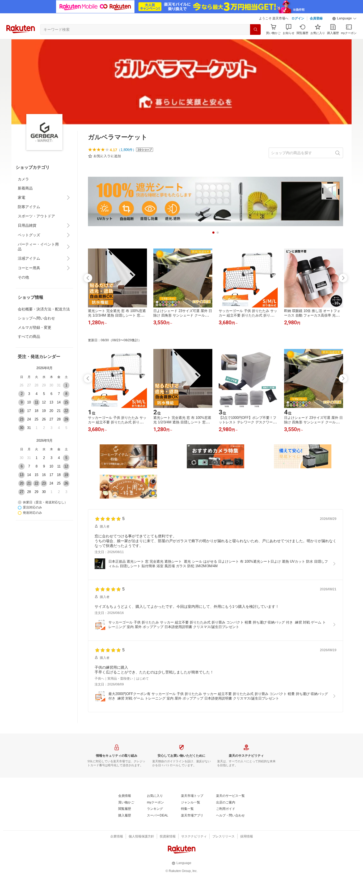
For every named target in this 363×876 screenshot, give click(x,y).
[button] (344, 18)
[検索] (255, 29)
